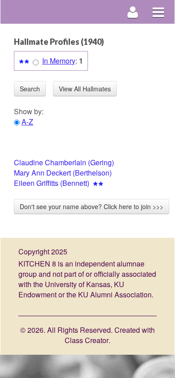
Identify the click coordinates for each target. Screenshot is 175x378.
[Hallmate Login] (133, 12)
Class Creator (87, 340)
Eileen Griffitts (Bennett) (51, 183)
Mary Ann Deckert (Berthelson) (63, 173)
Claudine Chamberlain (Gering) (64, 162)
